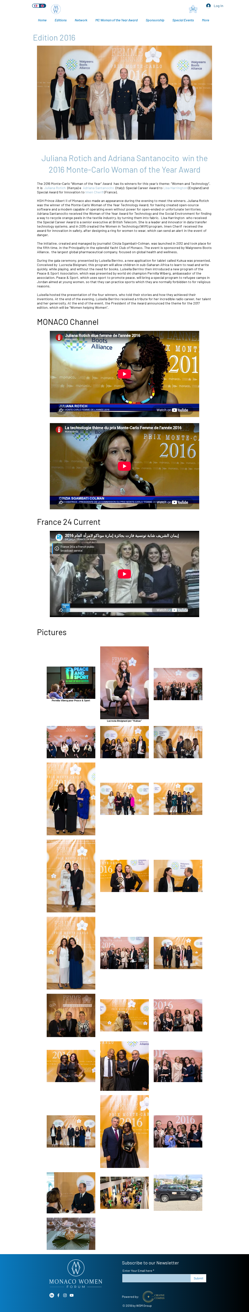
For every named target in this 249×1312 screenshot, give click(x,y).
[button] (184, 20)
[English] (42, 5)
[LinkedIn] (51, 1295)
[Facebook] (58, 1295)
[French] (35, 5)
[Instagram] (65, 1295)
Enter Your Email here (137, 1270)
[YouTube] (71, 1295)
